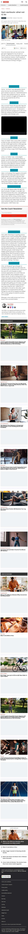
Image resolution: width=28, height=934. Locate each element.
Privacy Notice (18, 220)
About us (3, 921)
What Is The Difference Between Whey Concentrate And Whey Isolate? (13, 842)
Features (4, 18)
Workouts (8, 8)
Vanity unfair (19, 43)
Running (3, 898)
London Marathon (12, 5)
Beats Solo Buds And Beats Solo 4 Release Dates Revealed (15, 857)
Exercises (4, 901)
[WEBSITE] (15, 307)
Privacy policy (4, 887)
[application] (14, 125)
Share (4, 48)
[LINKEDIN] (13, 307)
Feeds (3, 915)
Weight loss (4, 913)
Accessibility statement (7, 893)
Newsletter (24, 48)
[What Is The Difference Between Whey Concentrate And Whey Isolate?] (14, 837)
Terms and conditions (6, 881)
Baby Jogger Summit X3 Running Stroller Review (14, 851)
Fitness (3, 8)
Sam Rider (10, 18)
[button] (1, 2)
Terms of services (16, 219)
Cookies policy (5, 890)
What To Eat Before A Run (10, 847)
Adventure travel (5, 910)
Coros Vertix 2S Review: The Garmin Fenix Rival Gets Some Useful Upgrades (14, 863)
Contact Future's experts (7, 884)
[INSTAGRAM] (11, 307)
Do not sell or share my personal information (11, 924)
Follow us (17, 48)
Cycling (3, 904)
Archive (3, 918)
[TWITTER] (8, 307)
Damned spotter (11, 43)
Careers (3, 896)
